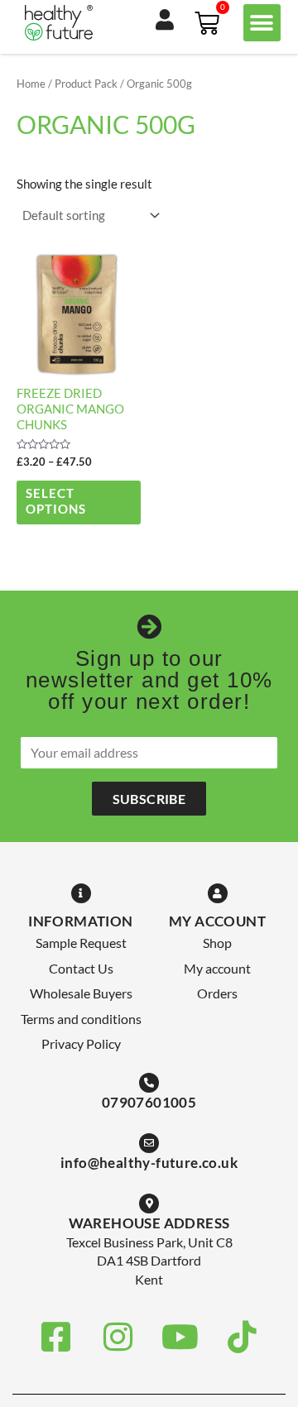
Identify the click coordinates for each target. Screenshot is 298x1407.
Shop (217, 942)
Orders (217, 993)
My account (217, 968)
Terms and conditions (81, 1019)
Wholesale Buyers (81, 993)
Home (31, 83)
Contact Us (81, 968)
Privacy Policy (81, 1043)
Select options (56, 501)
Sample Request (81, 942)
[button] (262, 22)
